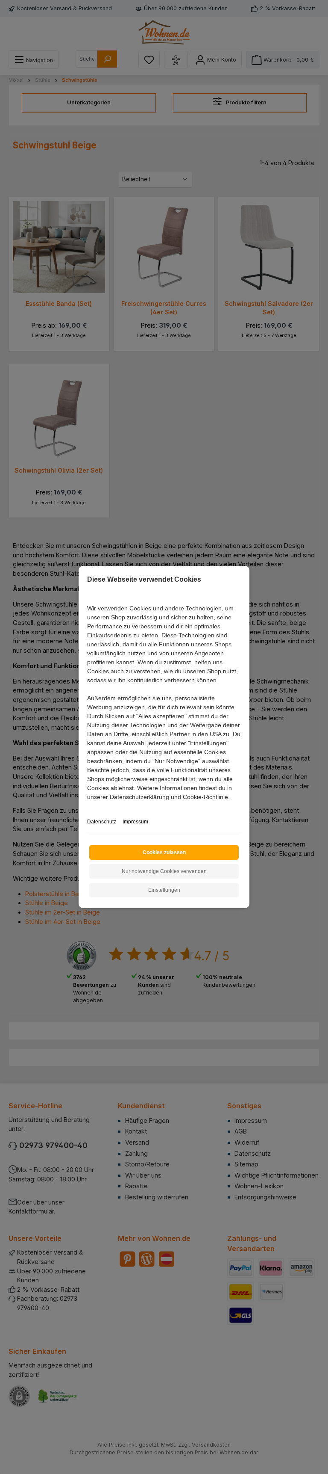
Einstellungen (164, 890)
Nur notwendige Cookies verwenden (164, 871)
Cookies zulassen (164, 852)
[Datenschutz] (87, 806)
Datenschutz (101, 822)
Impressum (135, 822)
